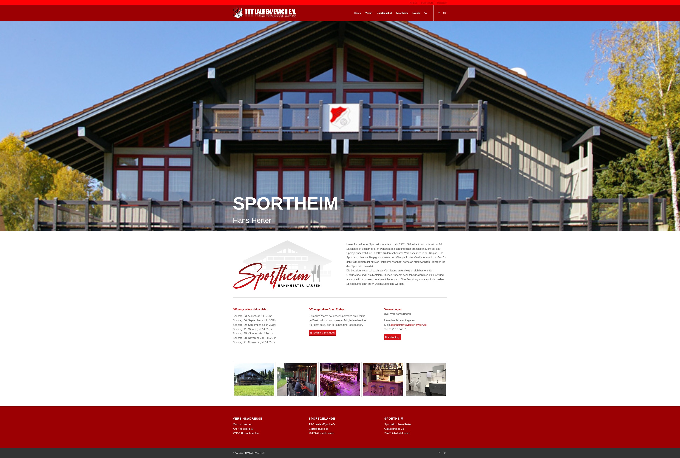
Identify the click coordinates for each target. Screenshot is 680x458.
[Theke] (382, 379)
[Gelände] (254, 379)
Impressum (442, 2)
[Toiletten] (425, 379)
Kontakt (413, 2)
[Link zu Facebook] (439, 13)
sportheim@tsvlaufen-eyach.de (408, 324)
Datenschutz (427, 2)
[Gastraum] (340, 379)
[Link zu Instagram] (444, 13)
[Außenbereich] (297, 379)
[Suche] (425, 13)
